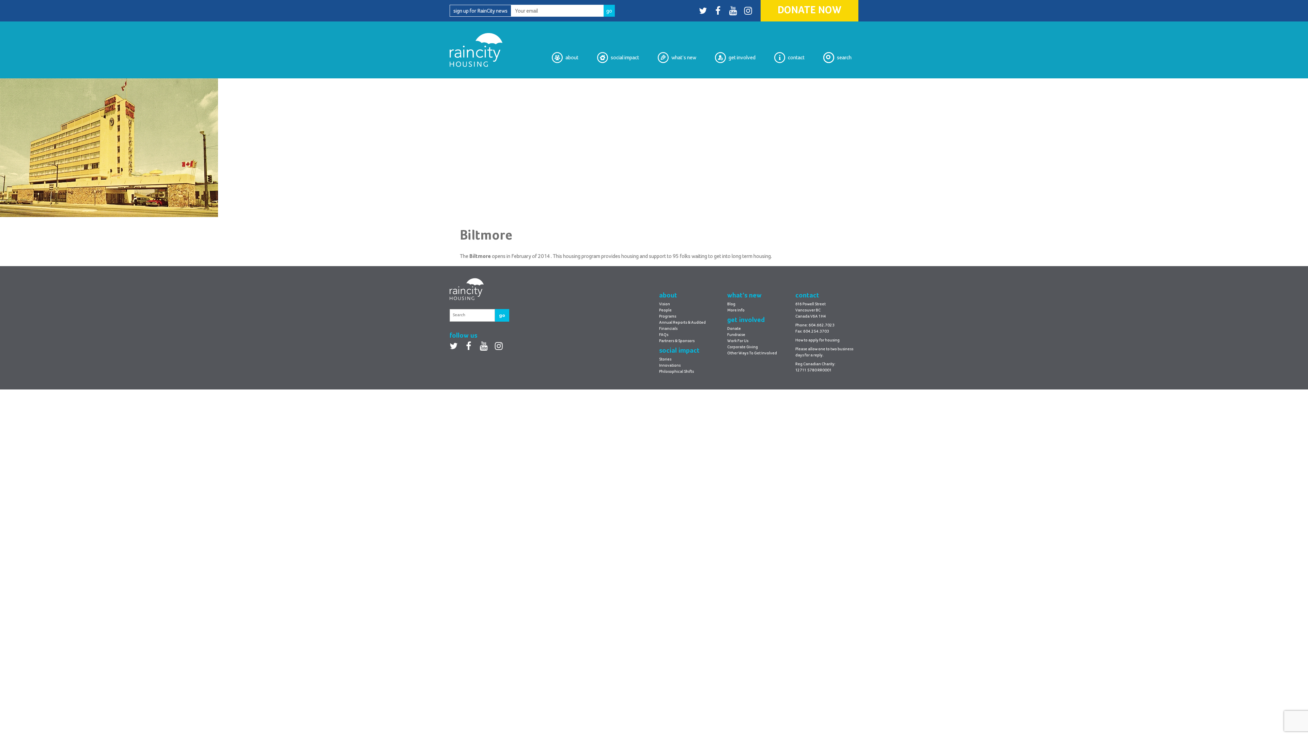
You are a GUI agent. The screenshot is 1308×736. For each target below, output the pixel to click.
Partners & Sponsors (677, 341)
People (665, 310)
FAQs (663, 335)
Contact (796, 57)
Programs (667, 317)
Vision (571, 83)
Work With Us (741, 83)
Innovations (670, 366)
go (502, 315)
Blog (691, 83)
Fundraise (736, 335)
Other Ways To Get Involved (752, 353)
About (571, 57)
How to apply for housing (817, 340)
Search (844, 57)
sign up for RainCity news (480, 11)
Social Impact (625, 57)
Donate (734, 329)
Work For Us (737, 341)
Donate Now (809, 10)
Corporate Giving (742, 347)
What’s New (683, 57)
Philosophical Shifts (617, 83)
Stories (665, 359)
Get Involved (742, 57)
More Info (736, 310)
